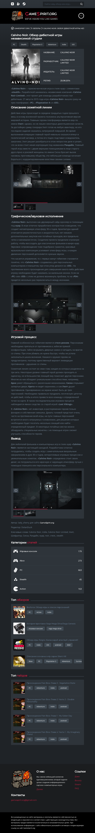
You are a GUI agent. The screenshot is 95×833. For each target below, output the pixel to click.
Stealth (23, 44)
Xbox (22, 561)
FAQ (77, 788)
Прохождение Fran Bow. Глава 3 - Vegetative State (51, 683)
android (58, 645)
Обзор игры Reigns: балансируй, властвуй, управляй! (52, 640)
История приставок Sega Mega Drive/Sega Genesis (51, 624)
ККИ (68, 645)
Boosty (78, 780)
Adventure (52, 44)
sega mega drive (55, 628)
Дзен (77, 776)
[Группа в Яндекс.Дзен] (14, 4)
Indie (64, 44)
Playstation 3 (37, 44)
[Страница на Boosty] (20, 4)
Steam (78, 784)
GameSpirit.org (47, 523)
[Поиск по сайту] (81, 4)
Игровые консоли (28, 551)
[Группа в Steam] (25, 4)
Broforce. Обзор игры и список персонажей (48, 607)
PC (14, 44)
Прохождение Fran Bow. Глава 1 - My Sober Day (49, 716)
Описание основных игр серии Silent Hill (46, 656)
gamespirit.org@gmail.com (24, 800)
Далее (39, 789)
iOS (73, 44)
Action (23, 589)
